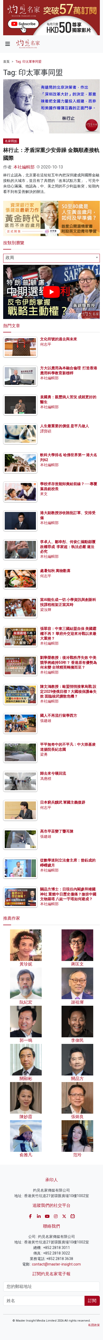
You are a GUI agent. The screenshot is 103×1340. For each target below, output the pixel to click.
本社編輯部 (24, 167)
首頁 (6, 61)
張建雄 (45, 721)
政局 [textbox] (10, 257)
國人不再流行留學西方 (58, 715)
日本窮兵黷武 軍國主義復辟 (62, 802)
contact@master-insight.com (56, 1264)
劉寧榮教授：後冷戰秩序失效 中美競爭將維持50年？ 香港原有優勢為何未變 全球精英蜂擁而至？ (68, 662)
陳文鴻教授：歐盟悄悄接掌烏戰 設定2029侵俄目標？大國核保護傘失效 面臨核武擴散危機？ (68, 691)
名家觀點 (11, 141)
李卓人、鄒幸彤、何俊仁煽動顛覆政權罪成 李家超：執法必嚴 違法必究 (68, 546)
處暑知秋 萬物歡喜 (55, 571)
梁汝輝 (45, 609)
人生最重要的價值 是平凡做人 (64, 426)
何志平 (45, 344)
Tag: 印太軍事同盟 (28, 61)
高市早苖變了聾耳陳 (56, 831)
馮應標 (45, 778)
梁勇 (44, 754)
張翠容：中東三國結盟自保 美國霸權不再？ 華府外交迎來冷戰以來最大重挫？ (68, 633)
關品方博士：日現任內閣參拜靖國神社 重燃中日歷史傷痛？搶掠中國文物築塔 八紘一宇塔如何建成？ (68, 894)
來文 (44, 494)
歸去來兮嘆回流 (53, 773)
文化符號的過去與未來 (58, 339)
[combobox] (51, 258)
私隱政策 (94, 1325)
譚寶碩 (45, 431)
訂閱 (92, 1300)
